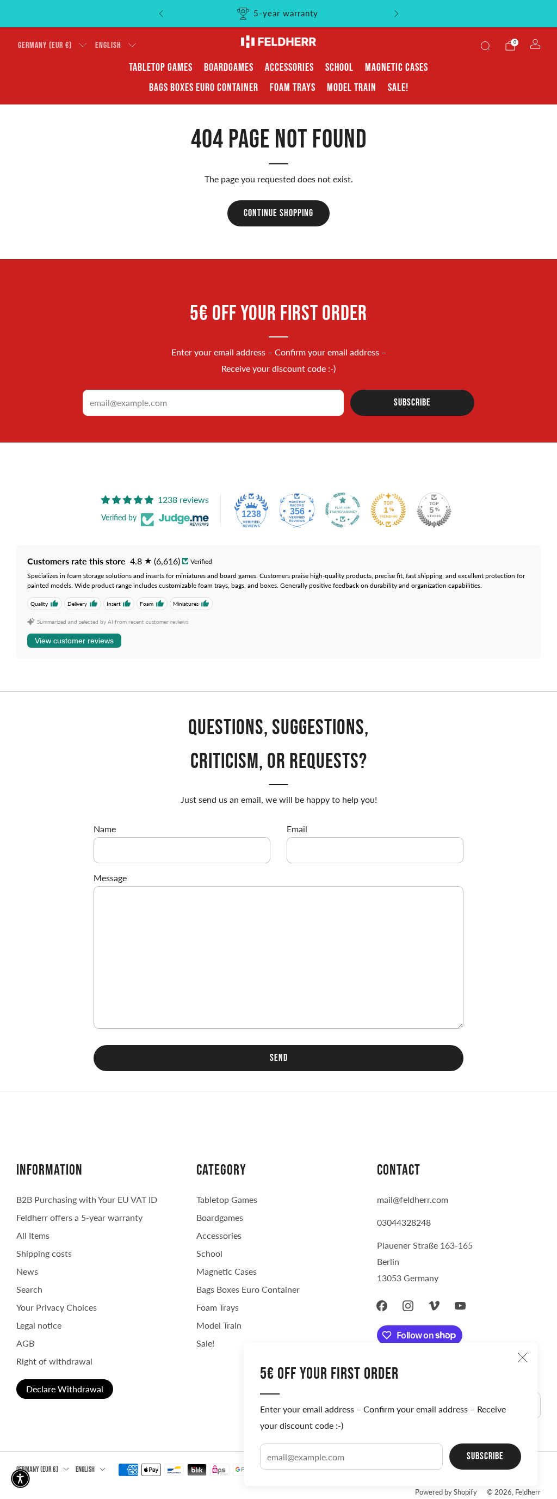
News (27, 1271)
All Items (32, 1235)
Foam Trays (292, 87)
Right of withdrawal (54, 1361)
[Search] (485, 45)
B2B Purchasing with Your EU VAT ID (86, 1199)
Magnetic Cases (396, 67)
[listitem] (279, 13)
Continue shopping (278, 213)
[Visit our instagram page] (408, 1306)
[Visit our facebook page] (382, 1306)
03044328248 (404, 1222)
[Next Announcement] (396, 14)
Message (110, 878)
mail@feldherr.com (412, 1199)
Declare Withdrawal (64, 1389)
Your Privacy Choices (56, 1307)
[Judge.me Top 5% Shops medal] (434, 510)
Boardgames (228, 67)
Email (297, 829)
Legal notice (38, 1325)
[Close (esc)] (522, 1357)
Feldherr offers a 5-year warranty (79, 1217)
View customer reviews (74, 640)
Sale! (398, 87)
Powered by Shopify (446, 1492)
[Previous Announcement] (161, 14)
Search (29, 1289)
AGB (25, 1343)
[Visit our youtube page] (460, 1306)
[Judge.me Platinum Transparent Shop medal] (342, 510)
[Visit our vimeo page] (434, 1306)
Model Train (351, 87)
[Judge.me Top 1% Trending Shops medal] (388, 510)
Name (105, 829)
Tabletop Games (161, 67)
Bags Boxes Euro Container (248, 1289)
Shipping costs (44, 1253)
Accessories (289, 67)
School (339, 67)
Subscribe (485, 1456)
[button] (20, 1478)
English (108, 45)
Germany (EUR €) (45, 45)
